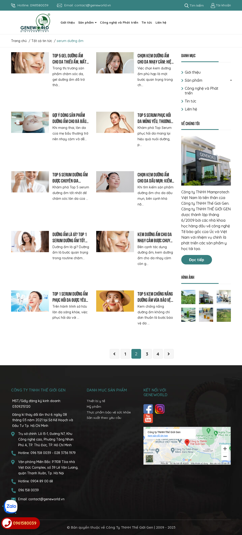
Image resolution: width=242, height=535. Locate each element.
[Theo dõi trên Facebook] (148, 409)
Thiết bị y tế (96, 401)
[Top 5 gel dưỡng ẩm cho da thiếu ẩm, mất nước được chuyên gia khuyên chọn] (30, 62)
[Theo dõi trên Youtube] (148, 418)
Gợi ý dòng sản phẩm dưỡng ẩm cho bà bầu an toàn (69, 120)
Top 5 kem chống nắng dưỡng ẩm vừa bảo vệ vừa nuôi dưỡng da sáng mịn (155, 302)
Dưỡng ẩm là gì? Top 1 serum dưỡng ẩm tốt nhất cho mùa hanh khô (69, 243)
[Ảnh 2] (206, 296)
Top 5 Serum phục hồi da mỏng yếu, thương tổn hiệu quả (154, 120)
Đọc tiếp (196, 259)
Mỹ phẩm (94, 406)
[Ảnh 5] (206, 314)
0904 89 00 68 (41, 481)
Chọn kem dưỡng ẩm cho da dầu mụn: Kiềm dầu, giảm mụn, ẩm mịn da (155, 183)
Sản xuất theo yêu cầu (104, 418)
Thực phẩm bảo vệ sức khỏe (109, 412)
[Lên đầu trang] (233, 512)
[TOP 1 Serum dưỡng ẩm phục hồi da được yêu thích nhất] (30, 301)
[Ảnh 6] (224, 314)
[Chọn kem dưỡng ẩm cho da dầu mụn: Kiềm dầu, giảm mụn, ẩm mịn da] (115, 181)
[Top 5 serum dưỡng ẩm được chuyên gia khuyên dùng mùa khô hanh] (30, 181)
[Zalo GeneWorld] (11, 507)
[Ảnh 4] (188, 314)
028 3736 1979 (65, 453)
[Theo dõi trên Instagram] (160, 409)
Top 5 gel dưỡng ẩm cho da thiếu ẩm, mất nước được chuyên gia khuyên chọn (69, 64)
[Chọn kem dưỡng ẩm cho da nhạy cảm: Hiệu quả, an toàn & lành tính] (115, 62)
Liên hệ (191, 109)
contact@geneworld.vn (92, 5)
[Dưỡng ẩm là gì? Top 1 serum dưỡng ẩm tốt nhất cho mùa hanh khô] (30, 241)
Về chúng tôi (190, 123)
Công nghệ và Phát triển (201, 90)
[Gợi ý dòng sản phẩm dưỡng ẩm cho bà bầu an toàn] (30, 122)
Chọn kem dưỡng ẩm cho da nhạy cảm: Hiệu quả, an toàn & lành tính (155, 64)
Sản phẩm (193, 80)
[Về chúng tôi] (206, 161)
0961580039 (39, 5)
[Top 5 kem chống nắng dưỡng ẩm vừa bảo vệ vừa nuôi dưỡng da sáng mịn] (115, 301)
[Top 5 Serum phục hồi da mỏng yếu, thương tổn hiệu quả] (115, 122)
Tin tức (190, 101)
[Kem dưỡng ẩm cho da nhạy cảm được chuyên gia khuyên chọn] (115, 241)
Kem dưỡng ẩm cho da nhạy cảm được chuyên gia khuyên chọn (156, 240)
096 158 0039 (41, 453)
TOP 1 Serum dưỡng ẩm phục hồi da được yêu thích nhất (70, 299)
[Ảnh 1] (188, 296)
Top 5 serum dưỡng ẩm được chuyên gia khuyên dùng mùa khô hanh (70, 183)
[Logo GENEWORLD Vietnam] (35, 22)
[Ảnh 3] (224, 296)
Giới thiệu (193, 72)
